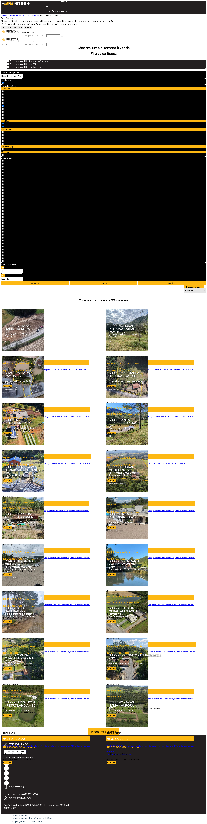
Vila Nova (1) (10, 208)
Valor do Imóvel (9, 264)
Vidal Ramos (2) (12, 231)
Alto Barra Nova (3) (14, 214)
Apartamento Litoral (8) (16, 94)
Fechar (172, 283)
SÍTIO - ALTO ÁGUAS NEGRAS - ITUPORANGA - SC (24, 470)
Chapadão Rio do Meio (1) (17, 249)
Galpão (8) (9, 149)
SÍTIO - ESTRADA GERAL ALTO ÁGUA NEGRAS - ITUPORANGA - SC (123, 612)
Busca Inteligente (10, 72)
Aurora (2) (9, 225)
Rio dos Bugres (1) (13, 190)
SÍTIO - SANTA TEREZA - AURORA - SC (124, 423)
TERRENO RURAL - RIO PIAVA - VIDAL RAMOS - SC (122, 329)
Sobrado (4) (10, 115)
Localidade (7, 157)
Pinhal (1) (8, 220)
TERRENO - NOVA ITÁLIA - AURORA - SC (18, 329)
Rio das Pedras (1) (13, 187)
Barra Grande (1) (12, 261)
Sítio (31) (8, 123)
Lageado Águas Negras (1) (17, 178)
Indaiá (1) (8, 217)
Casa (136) (9, 97)
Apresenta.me (19, 815)
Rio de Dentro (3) (13, 222)
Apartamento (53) (13, 91)
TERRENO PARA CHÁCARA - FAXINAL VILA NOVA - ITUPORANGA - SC (20, 659)
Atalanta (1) (10, 240)
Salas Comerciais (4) (14, 140)
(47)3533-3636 (15, 794)
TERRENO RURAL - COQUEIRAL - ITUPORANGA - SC (122, 470)
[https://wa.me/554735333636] (6, 773)
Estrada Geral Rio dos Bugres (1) (20, 172)
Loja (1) (8, 135)
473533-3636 (30, 794)
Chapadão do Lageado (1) (17, 246)
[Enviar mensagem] (62, 36)
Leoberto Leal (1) (13, 258)
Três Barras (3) (11, 205)
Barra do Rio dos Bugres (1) (17, 169)
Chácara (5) (10, 106)
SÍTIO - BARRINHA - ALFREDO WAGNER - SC (20, 517)
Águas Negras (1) (12, 163)
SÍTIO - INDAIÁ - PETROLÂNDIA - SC (19, 422)
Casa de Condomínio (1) (16, 100)
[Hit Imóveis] (6, 778)
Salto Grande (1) (12, 196)
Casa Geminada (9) (14, 103)
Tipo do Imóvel (8, 86)
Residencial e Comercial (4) (18, 154)
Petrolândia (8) (11, 211)
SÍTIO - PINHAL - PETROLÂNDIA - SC (123, 516)
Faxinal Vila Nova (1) (14, 175)
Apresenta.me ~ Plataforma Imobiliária (32, 818)
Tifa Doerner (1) (12, 199)
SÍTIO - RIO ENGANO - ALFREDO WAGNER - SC (124, 564)
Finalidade (6, 80)
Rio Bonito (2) (11, 184)
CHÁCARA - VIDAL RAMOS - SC (18, 374)
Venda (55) (10, 83)
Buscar (35, 283)
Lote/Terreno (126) (14, 112)
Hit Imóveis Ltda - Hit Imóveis (15, 3)
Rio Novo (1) (10, 193)
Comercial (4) (11, 132)
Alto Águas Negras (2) (15, 166)
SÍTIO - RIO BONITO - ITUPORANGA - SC (135, 657)
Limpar (103, 283)
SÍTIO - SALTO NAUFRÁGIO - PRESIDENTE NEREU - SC (20, 612)
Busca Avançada (194, 287)
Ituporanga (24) (12, 160)
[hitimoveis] (6, 768)
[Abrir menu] (47, 6)
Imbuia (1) (9, 252)
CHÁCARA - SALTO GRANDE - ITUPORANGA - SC (19, 564)
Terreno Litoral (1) (13, 118)
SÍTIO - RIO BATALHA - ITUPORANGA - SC (125, 374)
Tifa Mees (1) (10, 202)
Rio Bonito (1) (11, 255)
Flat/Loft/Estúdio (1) (14, 109)
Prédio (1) (9, 138)
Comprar (7, 762)
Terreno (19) (10, 126)
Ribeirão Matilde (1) (14, 243)
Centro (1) (9, 234)
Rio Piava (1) (10, 237)
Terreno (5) (10, 143)
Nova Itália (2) (11, 228)
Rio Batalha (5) (11, 181)
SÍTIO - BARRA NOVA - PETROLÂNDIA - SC (20, 704)
